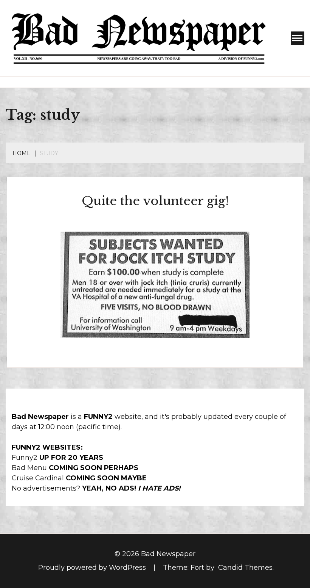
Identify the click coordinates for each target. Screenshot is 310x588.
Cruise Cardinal (38, 478)
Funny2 (24, 457)
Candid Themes (245, 567)
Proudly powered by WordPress (93, 567)
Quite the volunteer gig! (155, 201)
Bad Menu (29, 468)
